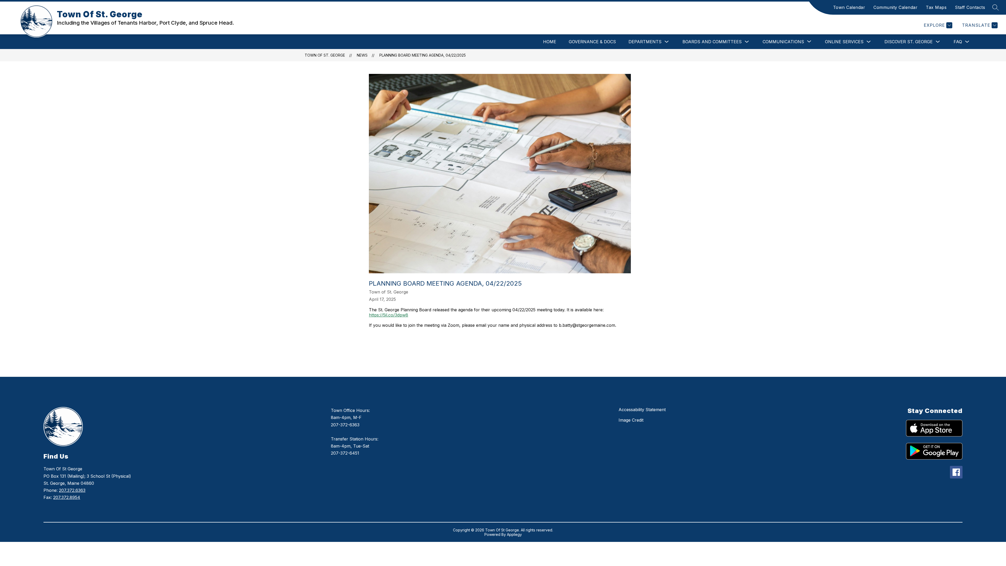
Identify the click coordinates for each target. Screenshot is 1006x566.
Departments (644, 41)
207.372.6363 (72, 490)
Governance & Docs (592, 41)
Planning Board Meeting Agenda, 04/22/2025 (422, 55)
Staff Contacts (970, 7)
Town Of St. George (325, 55)
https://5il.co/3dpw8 (388, 315)
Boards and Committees (712, 41)
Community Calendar (895, 7)
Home (549, 41)
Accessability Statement (642, 409)
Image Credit (631, 420)
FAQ (958, 41)
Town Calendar (849, 7)
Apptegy (514, 534)
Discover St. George (908, 41)
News (362, 55)
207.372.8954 (66, 497)
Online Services (844, 41)
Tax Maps (936, 7)
